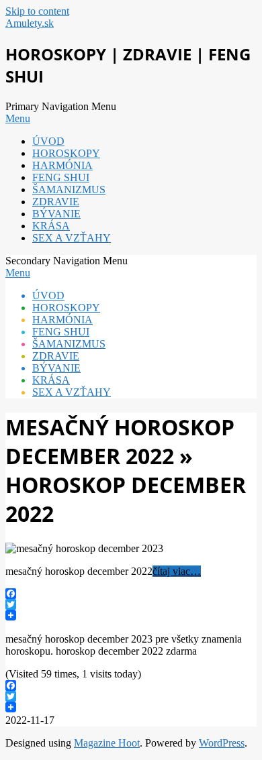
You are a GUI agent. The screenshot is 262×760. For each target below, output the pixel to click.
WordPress (222, 743)
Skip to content (37, 11)
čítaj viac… (176, 571)
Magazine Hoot (107, 743)
